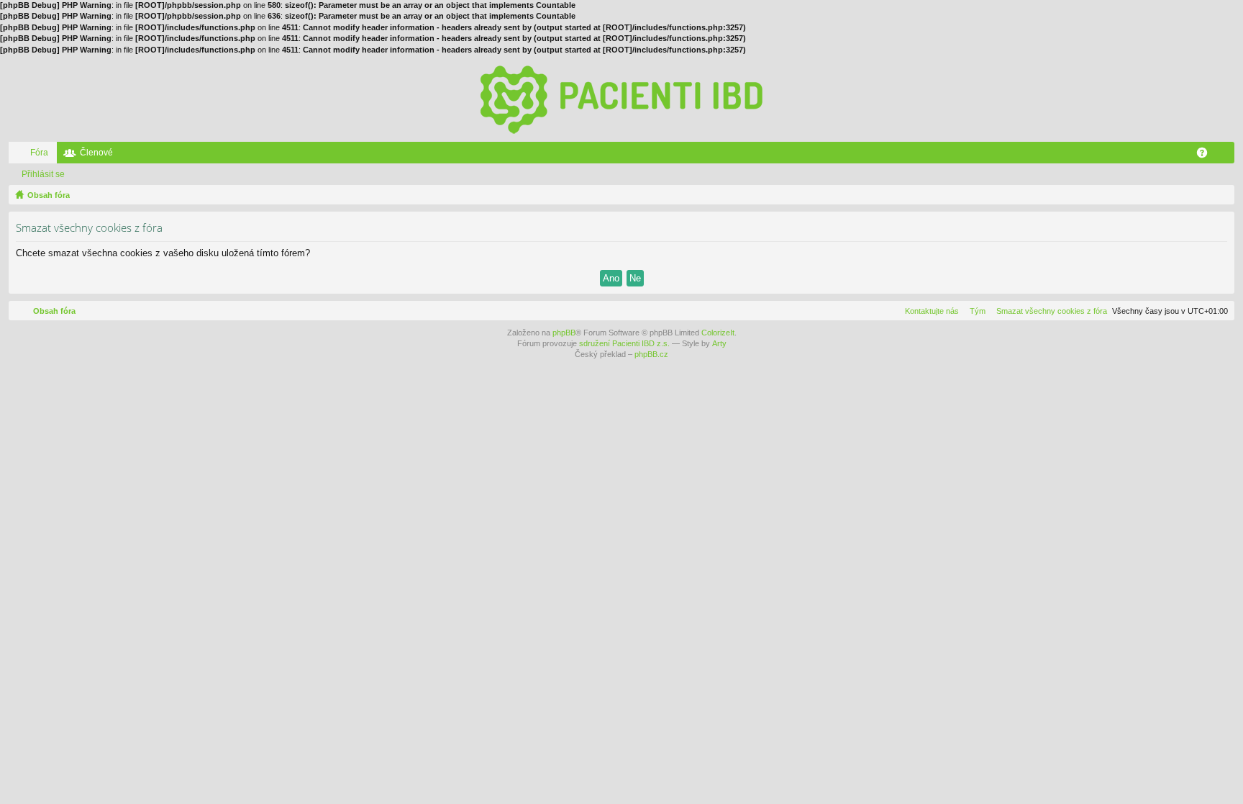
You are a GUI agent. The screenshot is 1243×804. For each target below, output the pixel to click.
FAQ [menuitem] (1207, 155)
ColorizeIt (717, 332)
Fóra (39, 153)
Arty (719, 343)
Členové (96, 153)
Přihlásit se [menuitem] (1226, 155)
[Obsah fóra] (621, 98)
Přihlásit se (43, 174)
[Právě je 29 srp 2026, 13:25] (1220, 195)
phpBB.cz (651, 354)
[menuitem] (1049, 311)
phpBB (563, 332)
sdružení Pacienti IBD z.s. (624, 343)
